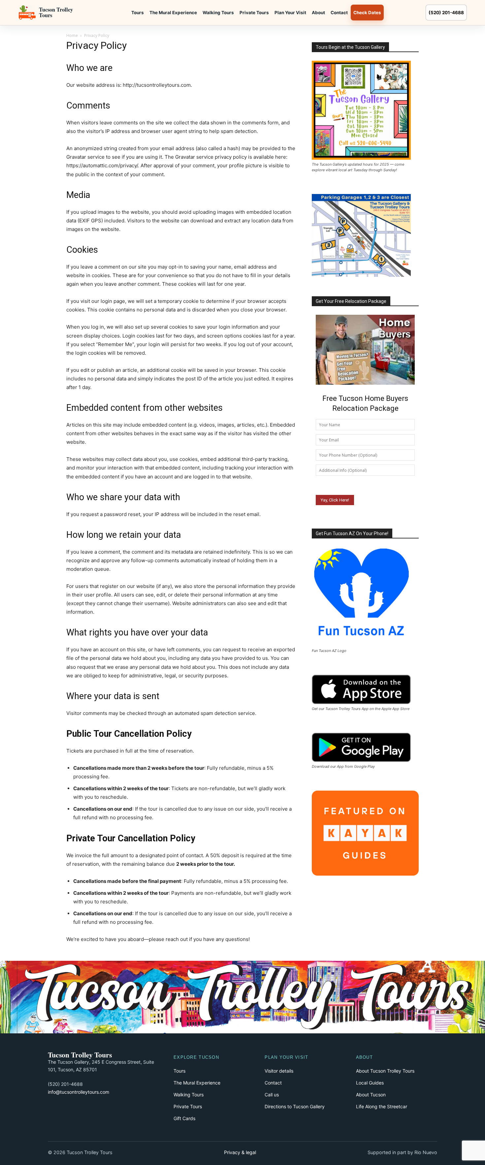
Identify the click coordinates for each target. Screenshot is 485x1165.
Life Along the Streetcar (381, 1106)
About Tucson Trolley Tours (385, 1071)
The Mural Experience (173, 12)
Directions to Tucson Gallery (295, 1106)
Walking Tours (218, 12)
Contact (339, 12)
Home (72, 35)
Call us (272, 1094)
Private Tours (254, 12)
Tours (137, 12)
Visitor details (279, 1071)
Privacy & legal (240, 1152)
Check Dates (367, 12)
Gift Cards (184, 1118)
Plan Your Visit (290, 12)
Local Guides (370, 1082)
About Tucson (371, 1094)
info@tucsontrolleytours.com (78, 1092)
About (318, 12)
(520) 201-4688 (446, 12)
